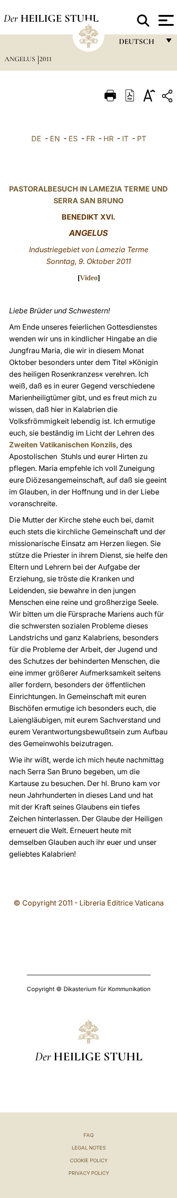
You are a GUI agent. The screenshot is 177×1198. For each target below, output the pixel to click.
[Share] (168, 97)
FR (90, 138)
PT (141, 138)
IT (125, 138)
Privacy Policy (89, 1173)
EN (55, 138)
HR (108, 138)
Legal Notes (89, 1148)
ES (73, 138)
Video (89, 278)
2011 (45, 59)
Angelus (21, 59)
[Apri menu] (165, 20)
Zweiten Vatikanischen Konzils (62, 444)
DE (36, 138)
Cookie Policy (89, 1160)
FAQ (88, 1135)
